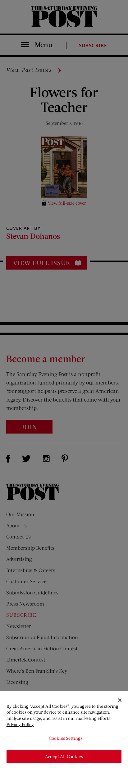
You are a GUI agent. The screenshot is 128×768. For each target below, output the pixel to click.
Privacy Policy (20, 724)
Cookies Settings (65, 738)
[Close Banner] (120, 700)
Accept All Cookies (64, 756)
